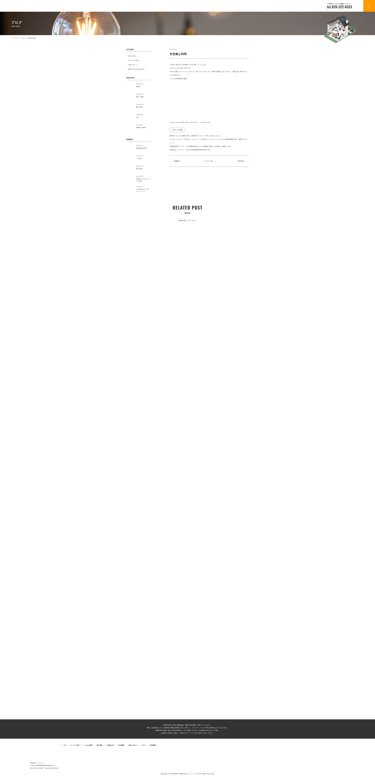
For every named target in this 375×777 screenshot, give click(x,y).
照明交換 (241, 161)
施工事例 (100, 745)
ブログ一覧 (187, 597)
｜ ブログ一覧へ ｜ (209, 161)
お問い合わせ (132, 745)
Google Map (338, 419)
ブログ (143, 745)
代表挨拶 (102, 476)
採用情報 (153, 745)
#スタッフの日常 (177, 130)
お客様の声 (110, 745)
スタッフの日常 (133, 60)
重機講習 (177, 161)
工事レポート (132, 65)
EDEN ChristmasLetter (136, 69)
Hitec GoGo (132, 56)
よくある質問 (88, 745)
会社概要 (277, 433)
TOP (65, 745)
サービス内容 (75, 745)
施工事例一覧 (187, 332)
